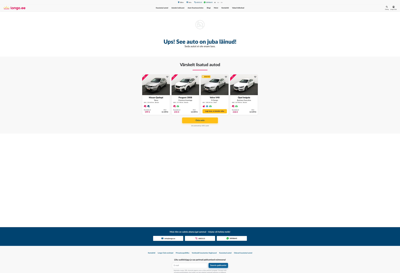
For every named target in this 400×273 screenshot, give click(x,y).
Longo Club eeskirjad (165, 253)
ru (218, 2)
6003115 (199, 2)
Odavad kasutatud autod (243, 253)
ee (215, 2)
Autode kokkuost (177, 8)
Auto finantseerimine (195, 8)
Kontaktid (225, 8)
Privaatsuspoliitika (182, 253)
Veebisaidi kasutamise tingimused (204, 253)
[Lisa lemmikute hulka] (167, 77)
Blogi (209, 8)
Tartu (189, 2)
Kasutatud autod (162, 8)
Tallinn (182, 2)
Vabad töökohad (238, 8)
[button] (387, 8)
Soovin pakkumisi (218, 265)
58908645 (209, 2)
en (221, 2)
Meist (216, 8)
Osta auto (200, 120)
